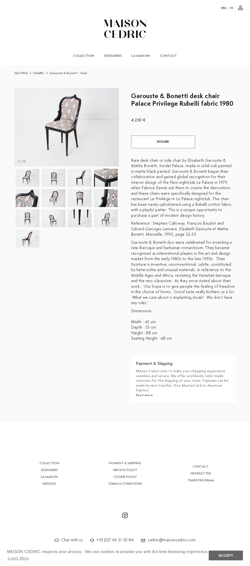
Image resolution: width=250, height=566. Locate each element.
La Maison (141, 56)
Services (49, 483)
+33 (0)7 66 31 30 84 (115, 540)
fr (231, 8)
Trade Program (201, 480)
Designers (113, 56)
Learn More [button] (18, 558)
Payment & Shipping (125, 463)
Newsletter (201, 473)
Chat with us (72, 540)
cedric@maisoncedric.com (172, 540)
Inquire (163, 141)
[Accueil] (125, 29)
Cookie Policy (125, 477)
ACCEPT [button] (226, 555)
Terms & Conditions (125, 483)
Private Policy (125, 470)
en (223, 8)
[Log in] (240, 8)
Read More (144, 395)
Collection (83, 56)
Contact (168, 56)
